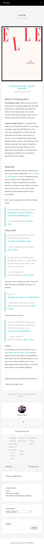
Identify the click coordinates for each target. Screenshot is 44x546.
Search (8, 524)
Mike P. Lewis (22, 415)
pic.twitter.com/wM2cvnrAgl (19, 241)
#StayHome (12, 212)
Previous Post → (34, 467)
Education (26, 394)
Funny (33, 394)
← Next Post (8, 467)
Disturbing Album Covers (31, 441)
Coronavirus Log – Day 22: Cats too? (22, 87)
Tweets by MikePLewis (14, 476)
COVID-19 (18, 394)
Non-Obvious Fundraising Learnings (19, 496)
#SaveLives (21, 212)
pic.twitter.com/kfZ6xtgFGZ (18, 215)
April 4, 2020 (12, 250)
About (8, 491)
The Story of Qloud (12, 493)
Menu (8, 3)
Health (20, 396)
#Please (30, 212)
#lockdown (11, 297)
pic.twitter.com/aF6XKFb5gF (18, 331)
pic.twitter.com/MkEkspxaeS (27, 297)
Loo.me (22, 15)
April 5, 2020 (28, 339)
